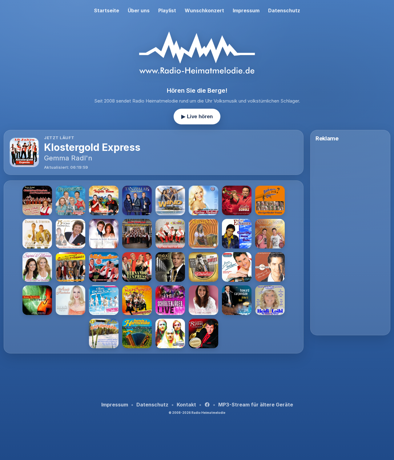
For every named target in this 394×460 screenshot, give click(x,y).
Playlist (167, 10)
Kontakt (186, 404)
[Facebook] (207, 404)
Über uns (139, 10)
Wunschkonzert (204, 10)
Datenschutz (284, 10)
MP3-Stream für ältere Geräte (255, 404)
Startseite (106, 10)
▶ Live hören (197, 116)
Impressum (246, 10)
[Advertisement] (154, 375)
